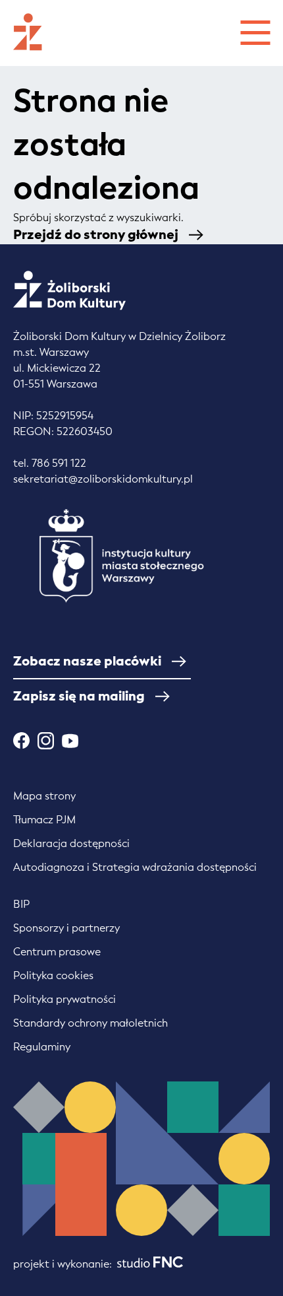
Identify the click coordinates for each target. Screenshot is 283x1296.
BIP (21, 904)
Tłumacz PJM (44, 820)
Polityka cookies (53, 975)
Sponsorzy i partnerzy (66, 928)
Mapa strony (44, 796)
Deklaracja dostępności (71, 843)
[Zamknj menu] (255, 31)
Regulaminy (41, 1047)
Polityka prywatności (64, 999)
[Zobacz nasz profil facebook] (21, 740)
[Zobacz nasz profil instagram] (46, 740)
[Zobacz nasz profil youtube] (70, 740)
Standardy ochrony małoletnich (90, 1023)
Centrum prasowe (57, 952)
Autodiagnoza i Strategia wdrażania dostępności (135, 867)
